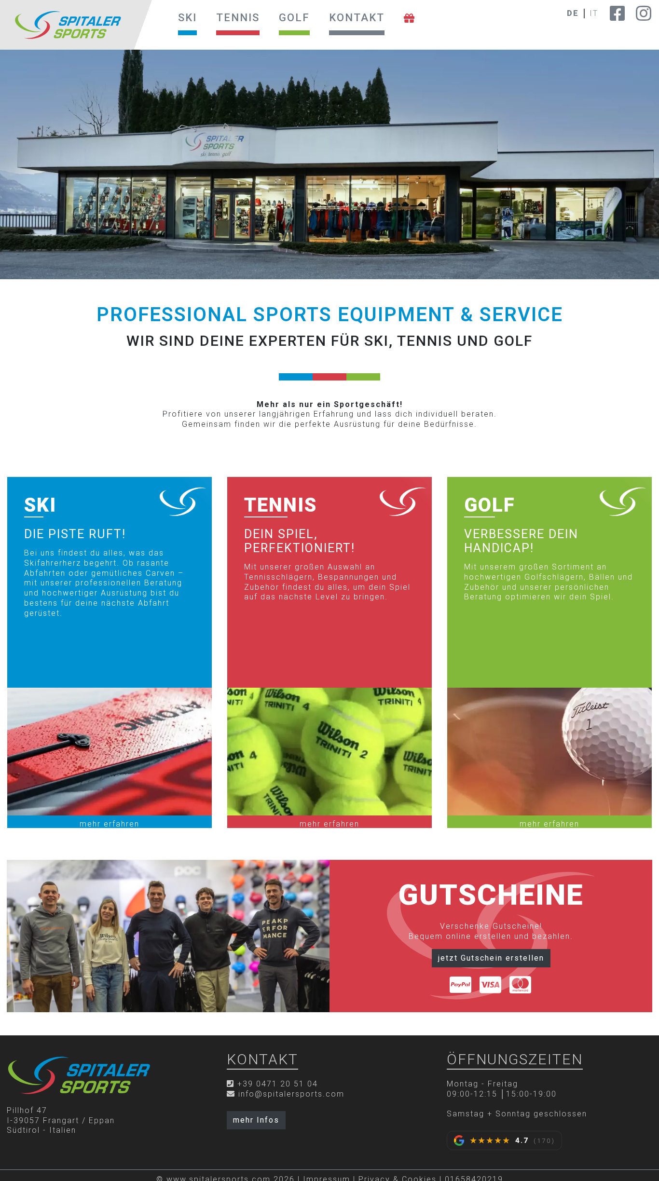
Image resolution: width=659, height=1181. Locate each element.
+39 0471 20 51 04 (277, 1083)
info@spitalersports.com (291, 1094)
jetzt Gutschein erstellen (491, 958)
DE (573, 13)
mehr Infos (256, 1120)
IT (594, 13)
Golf (294, 18)
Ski (187, 18)
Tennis (238, 18)
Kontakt (356, 18)
